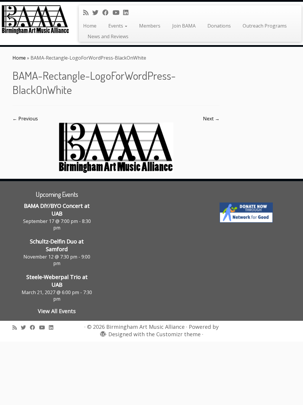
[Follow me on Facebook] (107, 12)
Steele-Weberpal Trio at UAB (57, 280)
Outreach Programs (265, 26)
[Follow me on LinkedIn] (127, 12)
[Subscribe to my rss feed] (87, 12)
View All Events (57, 311)
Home (89, 26)
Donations (219, 26)
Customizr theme (178, 334)
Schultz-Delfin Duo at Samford (57, 245)
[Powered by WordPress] (102, 333)
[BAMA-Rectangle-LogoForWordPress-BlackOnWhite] (116, 147)
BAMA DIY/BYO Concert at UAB (57, 209)
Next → (211, 118)
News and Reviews (108, 36)
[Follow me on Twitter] (97, 12)
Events (116, 26)
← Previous (25, 118)
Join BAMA (184, 26)
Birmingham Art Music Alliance (145, 327)
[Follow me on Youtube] (117, 12)
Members (149, 26)
